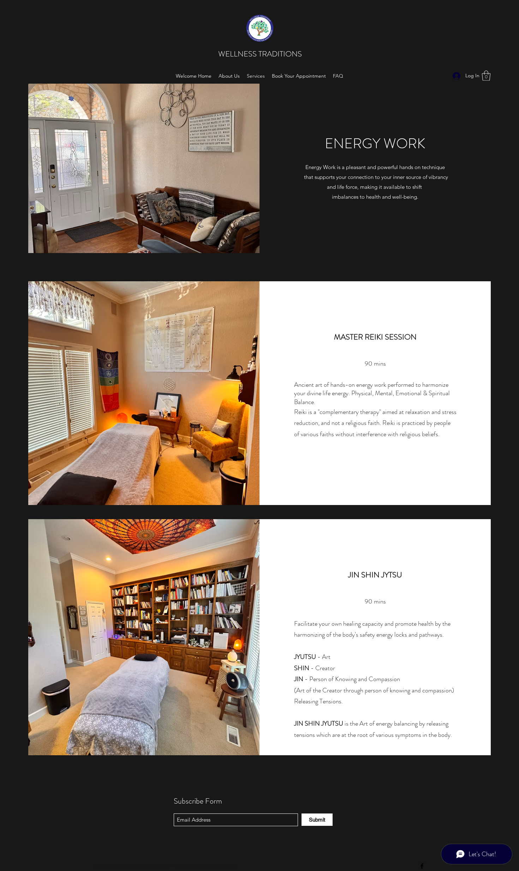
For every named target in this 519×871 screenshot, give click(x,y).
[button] (486, 76)
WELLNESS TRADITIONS (261, 53)
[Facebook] (421, 866)
